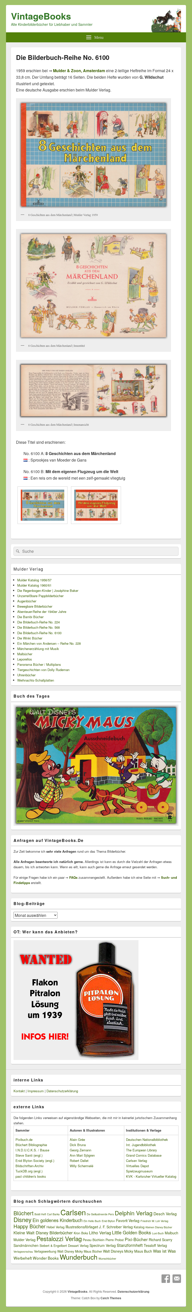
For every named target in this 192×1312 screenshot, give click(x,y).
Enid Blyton (108, 1221)
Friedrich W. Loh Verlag (154, 1221)
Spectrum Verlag (103, 1245)
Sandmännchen (26, 1245)
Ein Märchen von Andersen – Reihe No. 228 (49, 643)
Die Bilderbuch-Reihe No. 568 (38, 627)
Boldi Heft (40, 1214)
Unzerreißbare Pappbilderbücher (40, 595)
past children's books (31, 1176)
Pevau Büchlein (93, 1240)
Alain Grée (77, 1139)
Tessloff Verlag (155, 1245)
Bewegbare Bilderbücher (34, 606)
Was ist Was (164, 1251)
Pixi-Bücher (136, 1239)
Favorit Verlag (128, 1220)
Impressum (36, 1090)
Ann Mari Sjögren (82, 1155)
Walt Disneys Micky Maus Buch (127, 1251)
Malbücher (24, 653)
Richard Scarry (160, 1239)
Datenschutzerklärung (62, 1090)
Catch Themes (110, 1298)
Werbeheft (23, 1258)
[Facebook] (166, 1278)
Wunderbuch (79, 1257)
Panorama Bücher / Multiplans (39, 664)
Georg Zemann (80, 1150)
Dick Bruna (78, 1144)
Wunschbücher (107, 1258)
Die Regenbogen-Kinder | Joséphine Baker (47, 590)
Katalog (139, 1227)
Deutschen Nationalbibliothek (147, 1139)
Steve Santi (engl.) (29, 1155)
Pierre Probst (115, 1240)
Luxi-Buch (158, 1233)
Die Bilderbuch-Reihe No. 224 (38, 622)
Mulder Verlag (29, 569)
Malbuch (171, 1232)
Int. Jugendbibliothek (141, 1144)
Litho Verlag (100, 1233)
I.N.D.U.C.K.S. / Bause (32, 1150)
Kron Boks (81, 1233)
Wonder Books (46, 1258)
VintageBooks (41, 15)
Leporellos (24, 659)
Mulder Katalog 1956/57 (34, 580)
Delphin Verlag (133, 1213)
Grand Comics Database (144, 1155)
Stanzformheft (130, 1245)
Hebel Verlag (55, 1227)
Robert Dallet (79, 1160)
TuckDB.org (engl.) (29, 1171)
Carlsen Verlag (136, 1160)
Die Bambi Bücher (30, 616)
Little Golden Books (131, 1232)
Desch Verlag (165, 1213)
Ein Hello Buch (92, 1221)
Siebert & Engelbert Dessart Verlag (64, 1245)
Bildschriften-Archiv (30, 1165)
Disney (23, 1219)
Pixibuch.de (24, 1139)
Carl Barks (53, 1214)
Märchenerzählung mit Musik (38, 648)
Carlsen (73, 1212)
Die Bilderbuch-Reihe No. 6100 (39, 632)
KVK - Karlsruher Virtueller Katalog (151, 1176)
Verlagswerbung (45, 1251)
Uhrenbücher (26, 675)
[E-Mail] (176, 1278)
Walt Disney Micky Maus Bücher (79, 1251)
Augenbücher (26, 601)
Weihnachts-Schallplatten (35, 680)
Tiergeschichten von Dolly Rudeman (43, 669)
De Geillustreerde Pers (100, 1214)
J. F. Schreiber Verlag (116, 1226)
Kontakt (19, 1090)
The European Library (141, 1150)
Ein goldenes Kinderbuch (57, 1220)
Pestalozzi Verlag (59, 1238)
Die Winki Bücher (29, 638)
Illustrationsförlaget (82, 1226)
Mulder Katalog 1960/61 (34, 585)
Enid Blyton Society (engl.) (35, 1160)
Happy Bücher (30, 1226)
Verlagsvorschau (23, 1251)
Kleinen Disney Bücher (159, 1227)
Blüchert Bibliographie (31, 1144)
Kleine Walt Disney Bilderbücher (43, 1233)
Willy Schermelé (81, 1165)
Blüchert (24, 1213)
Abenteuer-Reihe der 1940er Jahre (41, 611)
